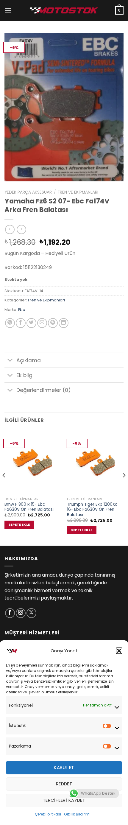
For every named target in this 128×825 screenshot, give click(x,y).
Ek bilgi (25, 375)
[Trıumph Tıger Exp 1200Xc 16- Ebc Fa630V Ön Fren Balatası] (95, 462)
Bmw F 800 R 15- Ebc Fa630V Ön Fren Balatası (29, 507)
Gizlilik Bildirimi (77, 814)
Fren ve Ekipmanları (78, 192)
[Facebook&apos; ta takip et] (10, 613)
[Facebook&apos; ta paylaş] (21, 323)
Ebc (21, 309)
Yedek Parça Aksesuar (28, 192)
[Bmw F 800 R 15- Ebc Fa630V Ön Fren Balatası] (32, 462)
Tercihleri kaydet (64, 800)
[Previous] (4, 487)
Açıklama (28, 360)
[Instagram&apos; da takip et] (21, 613)
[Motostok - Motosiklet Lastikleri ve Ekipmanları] (64, 10)
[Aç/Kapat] (10, 360)
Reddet (64, 784)
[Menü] (8, 10)
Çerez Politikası (48, 814)
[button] (119, 651)
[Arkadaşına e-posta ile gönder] (42, 323)
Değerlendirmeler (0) (43, 390)
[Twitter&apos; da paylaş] (31, 323)
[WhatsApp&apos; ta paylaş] (10, 323)
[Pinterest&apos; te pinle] (53, 323)
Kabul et (64, 767)
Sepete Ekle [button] (19, 524)
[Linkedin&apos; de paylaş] (63, 323)
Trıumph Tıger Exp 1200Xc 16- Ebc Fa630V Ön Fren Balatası (92, 510)
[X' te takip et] (31, 613)
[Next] (124, 487)
